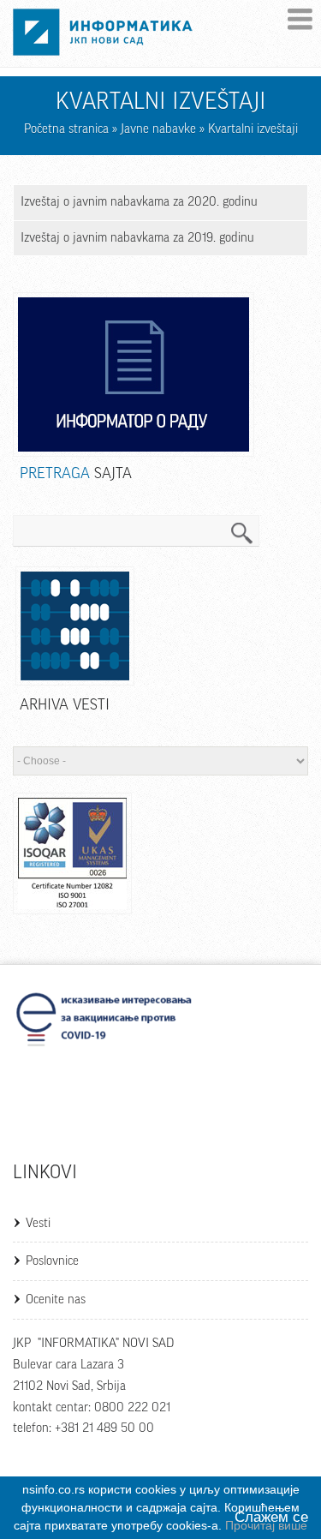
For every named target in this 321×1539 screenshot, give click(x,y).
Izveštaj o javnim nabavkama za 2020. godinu (139, 201)
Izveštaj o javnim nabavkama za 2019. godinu (137, 237)
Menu (300, 19)
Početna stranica (66, 129)
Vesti (38, 1223)
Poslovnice (52, 1261)
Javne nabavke (158, 129)
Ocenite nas (56, 1299)
